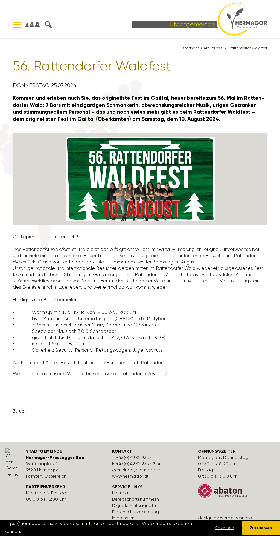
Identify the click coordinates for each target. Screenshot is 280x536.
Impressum (123, 517)
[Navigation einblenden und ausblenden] (17, 25)
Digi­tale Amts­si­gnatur (134, 505)
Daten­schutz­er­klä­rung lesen (52, 531)
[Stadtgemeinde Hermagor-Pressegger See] (199, 18)
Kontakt (120, 492)
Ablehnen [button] (224, 527)
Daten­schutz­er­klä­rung (135, 511)
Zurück (20, 411)
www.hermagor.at (130, 476)
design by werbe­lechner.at (226, 517)
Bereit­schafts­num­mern (135, 499)
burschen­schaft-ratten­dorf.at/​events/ (126, 373)
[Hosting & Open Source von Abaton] (237, 493)
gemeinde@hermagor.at (137, 469)
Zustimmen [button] (261, 528)
